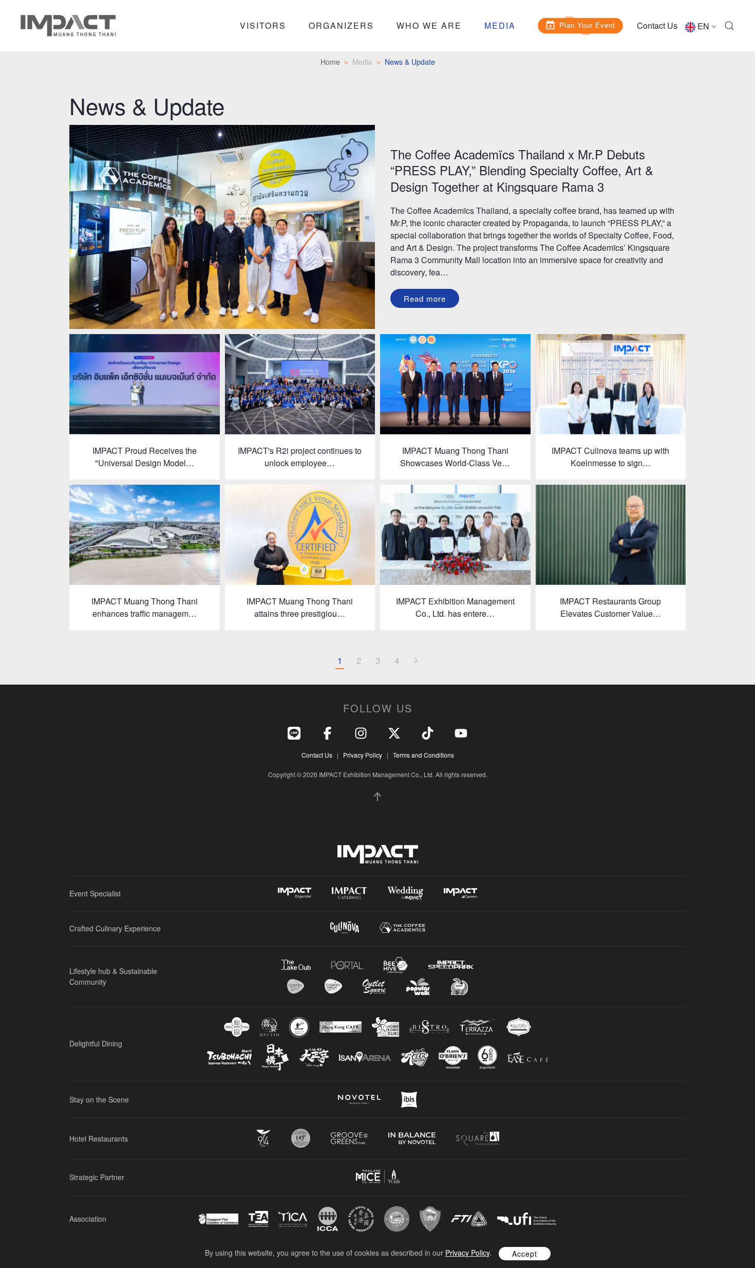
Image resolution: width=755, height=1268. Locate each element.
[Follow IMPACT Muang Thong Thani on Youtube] (461, 731)
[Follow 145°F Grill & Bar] (300, 1138)
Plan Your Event (587, 24)
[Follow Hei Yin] (269, 1027)
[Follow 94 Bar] (263, 1138)
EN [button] (703, 26)
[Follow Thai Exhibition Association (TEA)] (258, 1219)
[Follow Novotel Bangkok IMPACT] (359, 1099)
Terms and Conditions (423, 754)
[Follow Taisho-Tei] (314, 1057)
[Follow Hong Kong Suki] (385, 1027)
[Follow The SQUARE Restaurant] (477, 1138)
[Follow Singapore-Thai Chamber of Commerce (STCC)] (218, 1219)
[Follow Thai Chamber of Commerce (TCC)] (396, 1219)
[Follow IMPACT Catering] (349, 893)
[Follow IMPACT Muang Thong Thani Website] (377, 854)
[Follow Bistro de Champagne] (429, 1027)
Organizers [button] (341, 25)
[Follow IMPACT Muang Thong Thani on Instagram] (360, 731)
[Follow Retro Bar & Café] (414, 1057)
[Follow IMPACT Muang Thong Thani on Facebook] (327, 731)
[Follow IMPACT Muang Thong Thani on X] (394, 731)
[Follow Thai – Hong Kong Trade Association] (361, 1219)
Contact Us (657, 25)
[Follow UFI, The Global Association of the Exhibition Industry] (526, 1218)
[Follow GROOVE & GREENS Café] (349, 1138)
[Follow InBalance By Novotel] (412, 1138)
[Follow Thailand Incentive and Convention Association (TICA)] (292, 1219)
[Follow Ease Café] (527, 1057)
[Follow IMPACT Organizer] (294, 893)
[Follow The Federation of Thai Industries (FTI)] (469, 1218)
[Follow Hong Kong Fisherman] (299, 1027)
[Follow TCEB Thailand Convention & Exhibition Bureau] (378, 1176)
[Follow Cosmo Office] (333, 986)
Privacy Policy (362, 754)
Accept (524, 1253)
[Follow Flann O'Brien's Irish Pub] (453, 1057)
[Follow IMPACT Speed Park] (451, 965)
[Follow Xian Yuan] (237, 1026)
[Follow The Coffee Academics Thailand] (402, 928)
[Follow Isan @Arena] (365, 1057)
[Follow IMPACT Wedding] (405, 893)
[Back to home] (68, 25)
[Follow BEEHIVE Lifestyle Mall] (396, 965)
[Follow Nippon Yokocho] (275, 1057)
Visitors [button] (263, 25)
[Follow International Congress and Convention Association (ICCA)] (327, 1219)
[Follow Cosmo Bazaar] (295, 986)
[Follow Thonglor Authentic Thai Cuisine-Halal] (519, 1026)
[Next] (415, 661)
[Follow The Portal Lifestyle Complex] (347, 965)
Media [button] (500, 25)
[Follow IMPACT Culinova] (344, 927)
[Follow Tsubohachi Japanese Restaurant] (229, 1057)
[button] (729, 25)
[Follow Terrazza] (478, 1027)
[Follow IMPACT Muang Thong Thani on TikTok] (427, 731)
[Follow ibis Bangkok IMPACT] (409, 1100)
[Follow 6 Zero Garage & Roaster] (487, 1057)
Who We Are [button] (429, 25)
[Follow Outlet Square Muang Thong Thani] (374, 986)
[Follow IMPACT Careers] (460, 893)
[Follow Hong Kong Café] (340, 1027)
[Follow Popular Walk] (418, 986)
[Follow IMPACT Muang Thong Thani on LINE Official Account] (294, 731)
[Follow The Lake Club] (296, 965)
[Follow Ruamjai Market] (459, 986)
